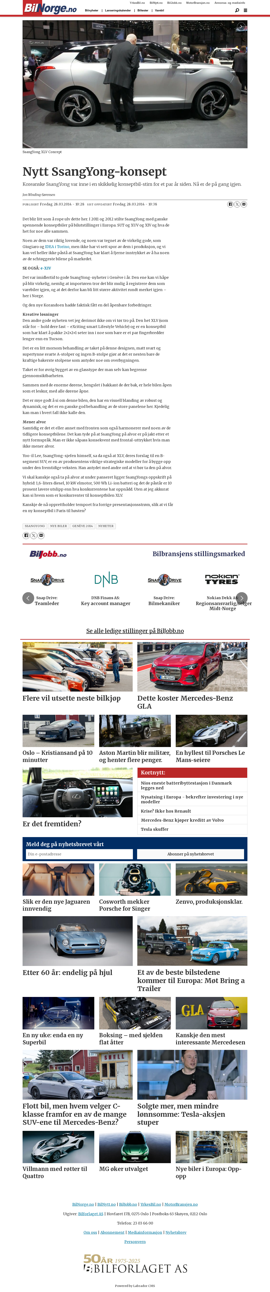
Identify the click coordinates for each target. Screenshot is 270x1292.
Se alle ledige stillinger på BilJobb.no (135, 630)
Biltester (143, 10)
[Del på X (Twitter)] (237, 204)
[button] (28, 598)
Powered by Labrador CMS (135, 1286)
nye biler (58, 526)
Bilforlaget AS (90, 1214)
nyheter (106, 526)
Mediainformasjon (145, 1232)
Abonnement (112, 1232)
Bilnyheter (91, 10)
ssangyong (35, 526)
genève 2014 (82, 526)
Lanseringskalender (118, 10)
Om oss (90, 1232)
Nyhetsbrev (176, 1232)
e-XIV (45, 268)
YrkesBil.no (137, 2)
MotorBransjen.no (198, 2)
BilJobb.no (174, 2)
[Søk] (237, 10)
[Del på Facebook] (230, 204)
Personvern (135, 1241)
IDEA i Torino (57, 246)
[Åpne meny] (245, 10)
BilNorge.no (83, 1204)
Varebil (159, 10)
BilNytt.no (156, 2)
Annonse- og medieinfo (230, 2)
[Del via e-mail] (244, 204)
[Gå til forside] (50, 7)
